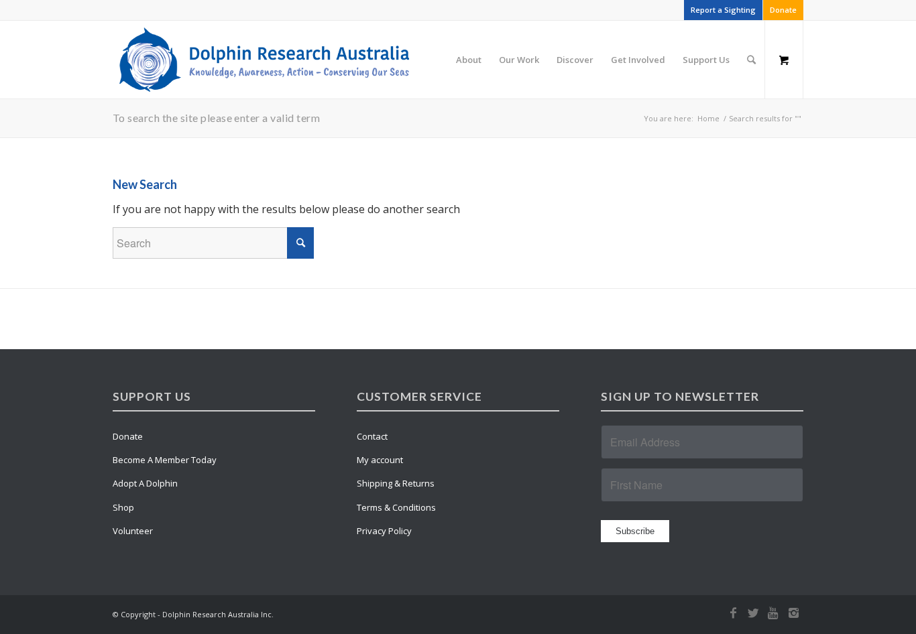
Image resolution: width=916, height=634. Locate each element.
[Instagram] (793, 613)
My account (380, 460)
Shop (123, 507)
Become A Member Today (165, 460)
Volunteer (133, 531)
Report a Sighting (723, 10)
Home (708, 118)
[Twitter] (753, 613)
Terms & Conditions (396, 507)
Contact (372, 436)
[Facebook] (733, 613)
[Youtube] (773, 613)
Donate (783, 10)
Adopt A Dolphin (145, 483)
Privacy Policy (384, 531)
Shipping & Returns (396, 483)
